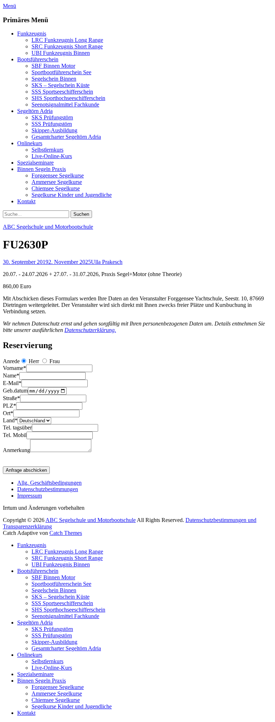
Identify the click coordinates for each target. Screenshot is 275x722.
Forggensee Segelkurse (58, 175)
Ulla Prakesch (106, 262)
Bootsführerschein (37, 59)
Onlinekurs (29, 143)
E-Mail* (12, 383)
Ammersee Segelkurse (57, 182)
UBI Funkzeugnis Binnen (61, 53)
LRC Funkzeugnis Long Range (67, 40)
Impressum (29, 496)
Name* (11, 375)
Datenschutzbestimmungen (47, 489)
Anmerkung (16, 450)
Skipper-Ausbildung (54, 130)
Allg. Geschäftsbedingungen (49, 483)
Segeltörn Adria (35, 111)
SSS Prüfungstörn (52, 124)
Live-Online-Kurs (52, 156)
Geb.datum (15, 391)
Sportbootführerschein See (61, 72)
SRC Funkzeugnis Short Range (67, 46)
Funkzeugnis (31, 33)
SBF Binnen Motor (53, 66)
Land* (10, 420)
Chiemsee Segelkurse (56, 188)
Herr (33, 361)
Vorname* (14, 368)
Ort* (8, 413)
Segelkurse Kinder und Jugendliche (72, 195)
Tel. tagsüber (17, 427)
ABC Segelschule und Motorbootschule (48, 227)
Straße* (11, 398)
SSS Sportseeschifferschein (62, 92)
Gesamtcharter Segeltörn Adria (66, 137)
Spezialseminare (35, 163)
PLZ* (9, 406)
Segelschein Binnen (54, 79)
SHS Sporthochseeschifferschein (68, 98)
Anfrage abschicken (26, 470)
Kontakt (26, 201)
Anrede (11, 361)
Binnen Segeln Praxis (41, 169)
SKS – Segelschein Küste (61, 85)
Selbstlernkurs (47, 150)
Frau (54, 361)
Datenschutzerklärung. (90, 330)
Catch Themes (65, 533)
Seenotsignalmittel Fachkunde (65, 104)
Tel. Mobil (14, 435)
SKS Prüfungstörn (52, 117)
